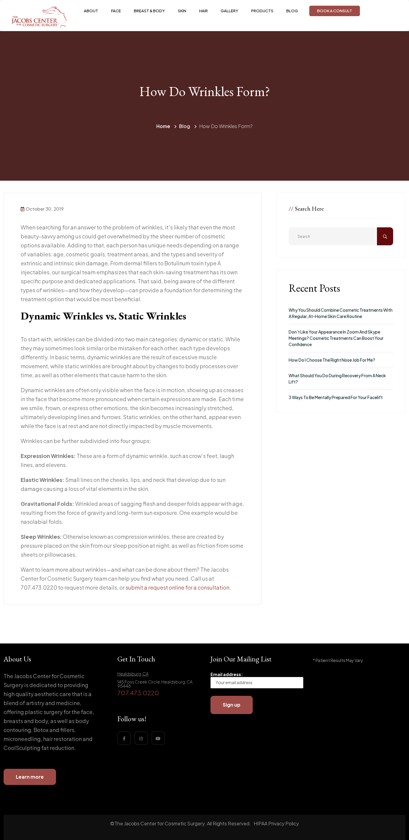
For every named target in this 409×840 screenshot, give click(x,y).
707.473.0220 (138, 693)
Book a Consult (334, 10)
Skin (182, 10)
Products (262, 10)
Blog (292, 10)
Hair (203, 10)
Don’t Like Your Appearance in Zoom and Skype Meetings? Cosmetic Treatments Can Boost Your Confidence (336, 338)
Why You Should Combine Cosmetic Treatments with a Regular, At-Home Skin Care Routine (341, 313)
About (91, 10)
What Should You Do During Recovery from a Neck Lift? (337, 378)
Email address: (226, 674)
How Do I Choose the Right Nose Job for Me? (332, 360)
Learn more (30, 777)
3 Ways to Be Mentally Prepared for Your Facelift (336, 397)
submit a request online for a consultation (177, 587)
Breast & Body (149, 10)
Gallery (229, 10)
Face (116, 10)
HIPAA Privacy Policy (276, 823)
